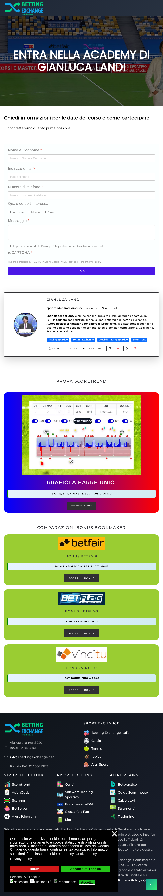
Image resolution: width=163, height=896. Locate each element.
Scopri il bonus (82, 578)
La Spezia (18, 212)
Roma (50, 212)
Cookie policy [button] (86, 854)
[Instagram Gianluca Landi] (135, 348)
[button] (157, 8)
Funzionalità (42, 882)
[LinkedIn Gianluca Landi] (109, 348)
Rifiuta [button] (35, 869)
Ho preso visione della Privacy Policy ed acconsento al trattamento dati (57, 246)
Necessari (21, 882)
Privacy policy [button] (21, 859)
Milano (35, 212)
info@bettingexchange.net (32, 757)
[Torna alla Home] (24, 8)
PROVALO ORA (81, 505)
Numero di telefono (25, 187)
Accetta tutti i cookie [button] (85, 869)
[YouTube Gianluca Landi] (118, 348)
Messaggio (18, 221)
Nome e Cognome (25, 150)
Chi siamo (95, 348)
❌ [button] (114, 834)
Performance (67, 882)
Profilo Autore (65, 348)
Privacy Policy (66, 262)
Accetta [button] (87, 882)
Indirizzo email (21, 168)
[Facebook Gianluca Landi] (126, 348)
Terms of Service (86, 262)
